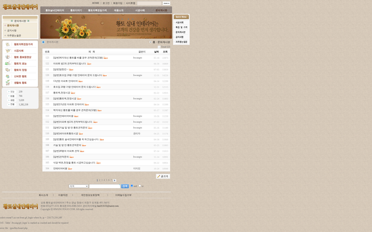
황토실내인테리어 (55, 10)
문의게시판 (161, 10)
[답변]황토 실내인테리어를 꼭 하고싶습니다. (76, 139)
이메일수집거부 (123, 195)
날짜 (156, 51)
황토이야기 (76, 10)
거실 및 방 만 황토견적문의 (67, 145)
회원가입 (117, 3)
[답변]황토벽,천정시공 (64, 98)
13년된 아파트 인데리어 (65, 81)
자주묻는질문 (14, 35)
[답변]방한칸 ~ (60, 69)
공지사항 (11, 30)
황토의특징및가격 (97, 10)
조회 (165, 51)
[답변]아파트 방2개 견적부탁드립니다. (73, 121)
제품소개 (118, 10)
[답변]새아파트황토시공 (65, 133)
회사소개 (43, 195)
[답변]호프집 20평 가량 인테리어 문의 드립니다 (77, 75)
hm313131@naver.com (108, 206)
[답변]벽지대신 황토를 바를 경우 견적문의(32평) (78, 57)
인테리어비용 (60, 168)
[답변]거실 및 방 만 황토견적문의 (70, 127)
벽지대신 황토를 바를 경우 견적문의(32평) (75, 110)
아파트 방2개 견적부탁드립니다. (69, 63)
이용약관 (63, 195)
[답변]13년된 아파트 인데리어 (68, 104)
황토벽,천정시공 (61, 92)
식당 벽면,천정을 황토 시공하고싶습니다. (74, 162)
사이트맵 (130, 3)
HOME (95, 3)
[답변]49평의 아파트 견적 (66, 151)
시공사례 (140, 10)
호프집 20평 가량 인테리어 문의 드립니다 (74, 86)
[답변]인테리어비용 (63, 116)
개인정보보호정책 (90, 195)
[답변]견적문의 (61, 156)
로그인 (106, 3)
